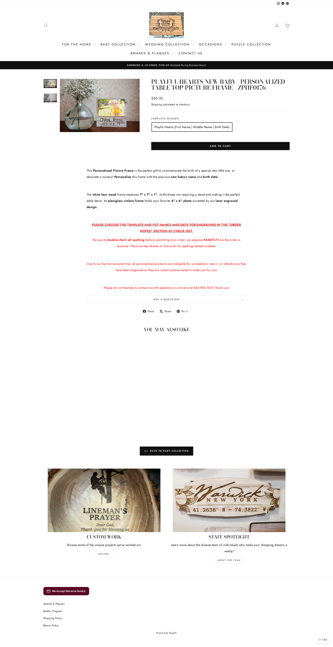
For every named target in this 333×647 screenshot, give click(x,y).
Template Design (165, 118)
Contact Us (191, 53)
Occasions (211, 44)
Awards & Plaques (150, 53)
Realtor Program (52, 611)
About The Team (229, 560)
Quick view (72, 395)
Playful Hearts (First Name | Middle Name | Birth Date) (192, 127)
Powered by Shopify (166, 633)
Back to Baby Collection (169, 450)
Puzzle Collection (251, 44)
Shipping (156, 104)
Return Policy (51, 625)
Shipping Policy (52, 618)
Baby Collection (119, 44)
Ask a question (166, 299)
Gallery (104, 554)
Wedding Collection (168, 44)
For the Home (77, 44)
